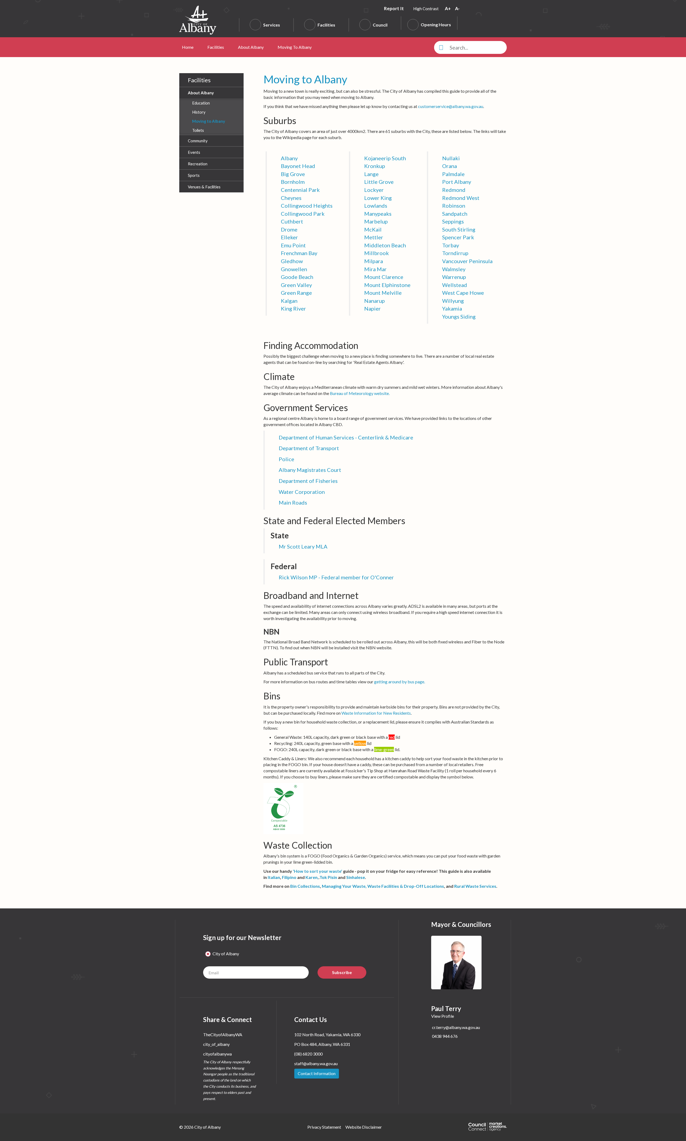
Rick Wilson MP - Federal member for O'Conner (336, 577)
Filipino (289, 877)
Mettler (373, 237)
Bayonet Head (298, 166)
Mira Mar (375, 269)
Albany (289, 158)
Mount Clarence (383, 277)
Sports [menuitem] (194, 175)
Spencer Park (458, 237)
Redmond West (460, 198)
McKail (373, 229)
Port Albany (456, 181)
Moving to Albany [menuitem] (208, 121)
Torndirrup (455, 253)
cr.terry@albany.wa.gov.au (456, 1027)
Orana (449, 166)
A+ (448, 8)
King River (293, 308)
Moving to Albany (295, 47)
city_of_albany (216, 1044)
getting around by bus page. (399, 681)
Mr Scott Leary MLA (303, 546)
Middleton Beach (385, 245)
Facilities (326, 24)
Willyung (453, 300)
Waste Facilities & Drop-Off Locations (405, 886)
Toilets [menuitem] (198, 130)
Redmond (453, 190)
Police (286, 459)
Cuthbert (292, 221)
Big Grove (293, 174)
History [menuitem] (199, 112)
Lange (371, 174)
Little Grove (379, 181)
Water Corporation (302, 492)
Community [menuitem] (198, 140)
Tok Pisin (328, 877)
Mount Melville (383, 292)
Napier (372, 308)
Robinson (453, 205)
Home (187, 47)
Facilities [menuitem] (199, 80)
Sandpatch (454, 213)
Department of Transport (309, 448)
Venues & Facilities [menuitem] (204, 186)
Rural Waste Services (475, 886)
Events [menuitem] (194, 152)
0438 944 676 (445, 1036)
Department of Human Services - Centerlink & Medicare (346, 437)
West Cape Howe (463, 292)
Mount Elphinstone (387, 285)
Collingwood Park (303, 213)
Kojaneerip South (385, 158)
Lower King (378, 198)
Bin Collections (305, 886)
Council (380, 24)
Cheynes (291, 198)
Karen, (312, 877)
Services (271, 24)
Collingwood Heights (307, 205)
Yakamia (452, 308)
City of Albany (225, 953)
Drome (289, 229)
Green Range (296, 292)
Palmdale (453, 174)
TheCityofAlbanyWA (222, 1034)
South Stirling (458, 229)
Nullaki (451, 158)
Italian (274, 877)
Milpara (373, 261)
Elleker (289, 237)
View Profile (442, 1016)
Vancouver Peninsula (467, 261)
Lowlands (375, 205)
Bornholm (293, 181)
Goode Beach (297, 277)
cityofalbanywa (217, 1053)
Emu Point (293, 245)
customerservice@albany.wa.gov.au (450, 106)
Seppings (453, 221)
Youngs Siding (459, 316)
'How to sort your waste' (318, 871)
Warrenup (454, 277)
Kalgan (289, 300)
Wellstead (454, 285)
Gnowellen (294, 269)
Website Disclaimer (363, 1126)
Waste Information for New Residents (376, 712)
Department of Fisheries (308, 481)
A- (457, 8)
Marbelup (376, 221)
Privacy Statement (324, 1126)
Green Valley (296, 285)
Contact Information (316, 1073)
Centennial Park (300, 190)
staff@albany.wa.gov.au (316, 1063)
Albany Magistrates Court (310, 470)
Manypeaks (378, 213)
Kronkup (374, 166)
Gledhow (292, 261)
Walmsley (453, 269)
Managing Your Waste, (344, 886)
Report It (394, 8)
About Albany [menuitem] (201, 92)
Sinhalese (355, 877)
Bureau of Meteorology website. (360, 393)
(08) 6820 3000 (308, 1053)
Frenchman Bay (299, 253)
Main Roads (293, 502)
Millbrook (376, 253)
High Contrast (426, 8)
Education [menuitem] (201, 102)
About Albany (251, 47)
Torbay (450, 245)
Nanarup (374, 300)
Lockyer (374, 190)
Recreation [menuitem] (197, 163)
